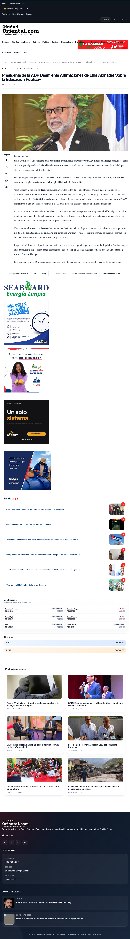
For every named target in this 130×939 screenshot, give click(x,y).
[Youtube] (126, 19)
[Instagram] (122, 19)
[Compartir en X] (6, 166)
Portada (5, 42)
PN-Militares (80, 42)
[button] (65, 122)
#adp (44, 273)
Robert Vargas (17, 14)
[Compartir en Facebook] (6, 159)
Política (45, 42)
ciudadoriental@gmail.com (17, 871)
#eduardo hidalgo (59, 273)
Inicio (4, 62)
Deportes (95, 42)
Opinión (36, 42)
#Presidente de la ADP (112, 273)
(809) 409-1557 (12, 862)
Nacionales (66, 42)
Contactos (29, 14)
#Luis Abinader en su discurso (84, 273)
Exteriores (6, 52)
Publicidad (6, 14)
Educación (119, 42)
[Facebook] (114, 19)
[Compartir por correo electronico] (6, 187)
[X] (118, 19)
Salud (16, 52)
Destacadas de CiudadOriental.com (24, 62)
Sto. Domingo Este (20, 42)
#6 (35, 273)
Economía (105, 42)
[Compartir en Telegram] (6, 173)
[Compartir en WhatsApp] (6, 180)
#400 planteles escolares (18, 273)
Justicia (55, 42)
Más (25, 52)
